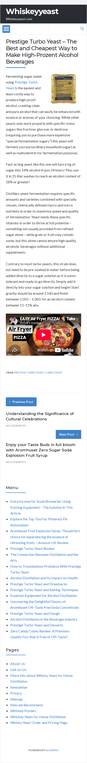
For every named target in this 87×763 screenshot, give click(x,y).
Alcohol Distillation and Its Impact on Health (44, 578)
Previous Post (22, 402)
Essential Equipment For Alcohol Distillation (43, 595)
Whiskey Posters (23, 711)
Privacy (16, 693)
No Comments (16, 425)
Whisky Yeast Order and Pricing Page (38, 722)
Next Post (67, 434)
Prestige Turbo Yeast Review (32, 548)
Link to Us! (18, 669)
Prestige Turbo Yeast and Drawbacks (38, 584)
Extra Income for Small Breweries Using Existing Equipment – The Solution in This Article (41, 507)
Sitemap (16, 699)
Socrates (52, 750)
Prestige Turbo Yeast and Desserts (36, 625)
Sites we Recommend (26, 705)
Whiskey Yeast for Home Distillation (38, 717)
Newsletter (19, 687)
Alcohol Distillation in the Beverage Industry (43, 619)
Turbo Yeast (53, 372)
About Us (17, 663)
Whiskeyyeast (32, 11)
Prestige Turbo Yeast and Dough (35, 613)
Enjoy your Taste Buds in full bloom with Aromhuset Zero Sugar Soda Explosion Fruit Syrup (40, 450)
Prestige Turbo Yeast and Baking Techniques (44, 590)
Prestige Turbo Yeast (29, 372)
